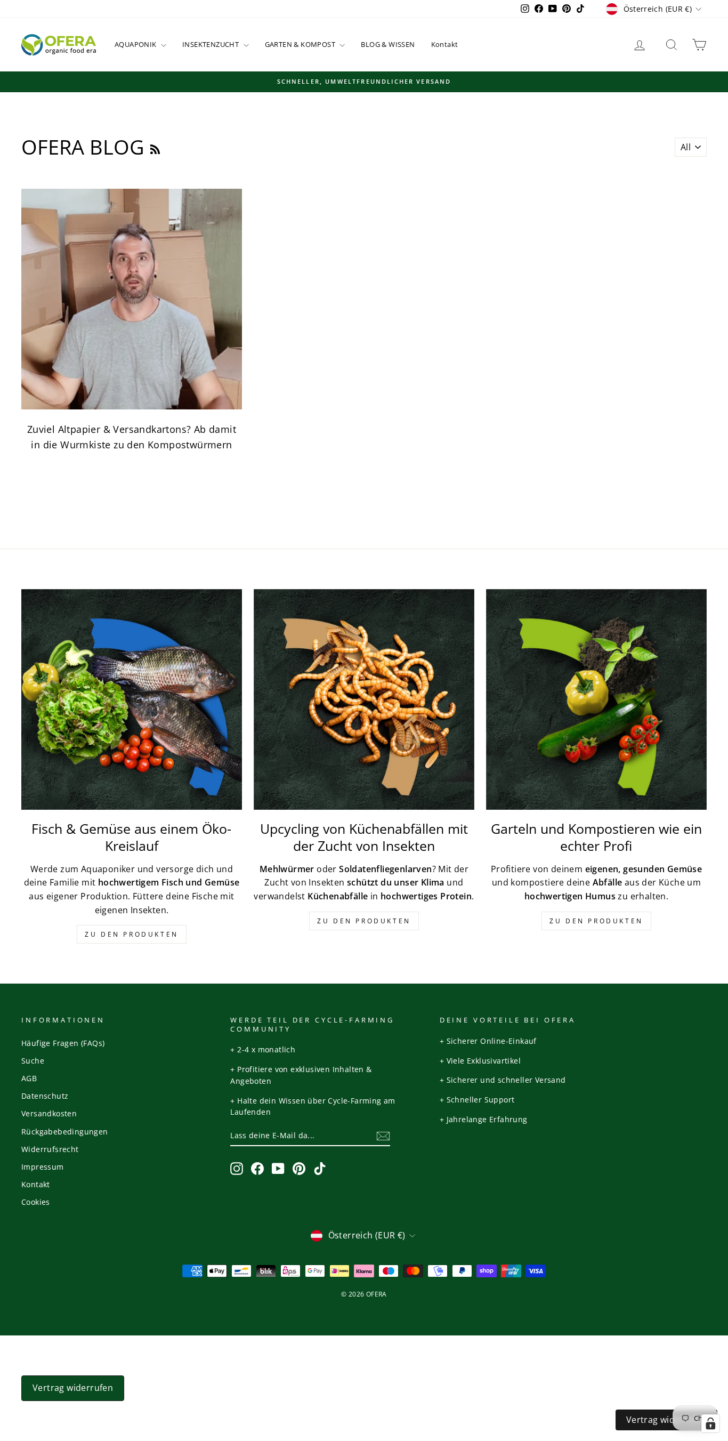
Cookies (35, 1202)
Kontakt (444, 44)
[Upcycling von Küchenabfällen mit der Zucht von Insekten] (364, 699)
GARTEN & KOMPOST (301, 44)
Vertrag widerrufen (73, 1388)
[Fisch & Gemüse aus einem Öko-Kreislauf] (131, 699)
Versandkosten (49, 1113)
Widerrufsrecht (50, 1149)
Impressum (42, 1167)
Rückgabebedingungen (64, 1131)
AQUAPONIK (136, 44)
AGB (29, 1078)
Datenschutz (44, 1096)
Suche (32, 1061)
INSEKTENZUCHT (211, 44)
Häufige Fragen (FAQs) (62, 1043)
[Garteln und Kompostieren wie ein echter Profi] (596, 699)
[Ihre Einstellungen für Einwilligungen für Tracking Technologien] (710, 1423)
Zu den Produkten (132, 934)
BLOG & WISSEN (388, 44)
